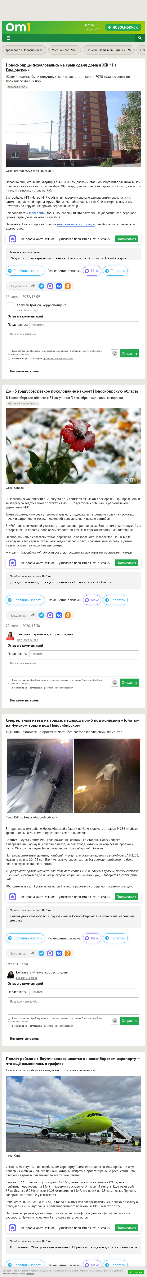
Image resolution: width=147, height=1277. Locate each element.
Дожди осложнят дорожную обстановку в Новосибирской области (60, 582)
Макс (95, 270)
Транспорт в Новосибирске (24, 50)
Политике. (30, 1273)
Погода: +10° (93, 27)
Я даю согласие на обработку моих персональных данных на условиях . (55, 352)
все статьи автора (27, 310)
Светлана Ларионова (32, 634)
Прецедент (35, 213)
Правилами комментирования (58, 358)
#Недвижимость (17, 86)
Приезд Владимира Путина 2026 (109, 50)
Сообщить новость (28, 270)
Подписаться (126, 239)
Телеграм (118, 270)
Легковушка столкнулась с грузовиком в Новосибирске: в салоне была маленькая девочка (72, 918)
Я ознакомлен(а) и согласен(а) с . (42, 358)
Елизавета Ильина (29, 972)
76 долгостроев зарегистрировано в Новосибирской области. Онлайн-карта (68, 258)
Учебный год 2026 (64, 50)
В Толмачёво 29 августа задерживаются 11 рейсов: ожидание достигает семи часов (73, 1247)
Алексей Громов (29, 305)
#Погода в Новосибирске (23, 403)
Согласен (136, 1272)
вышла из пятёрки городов (76, 224)
